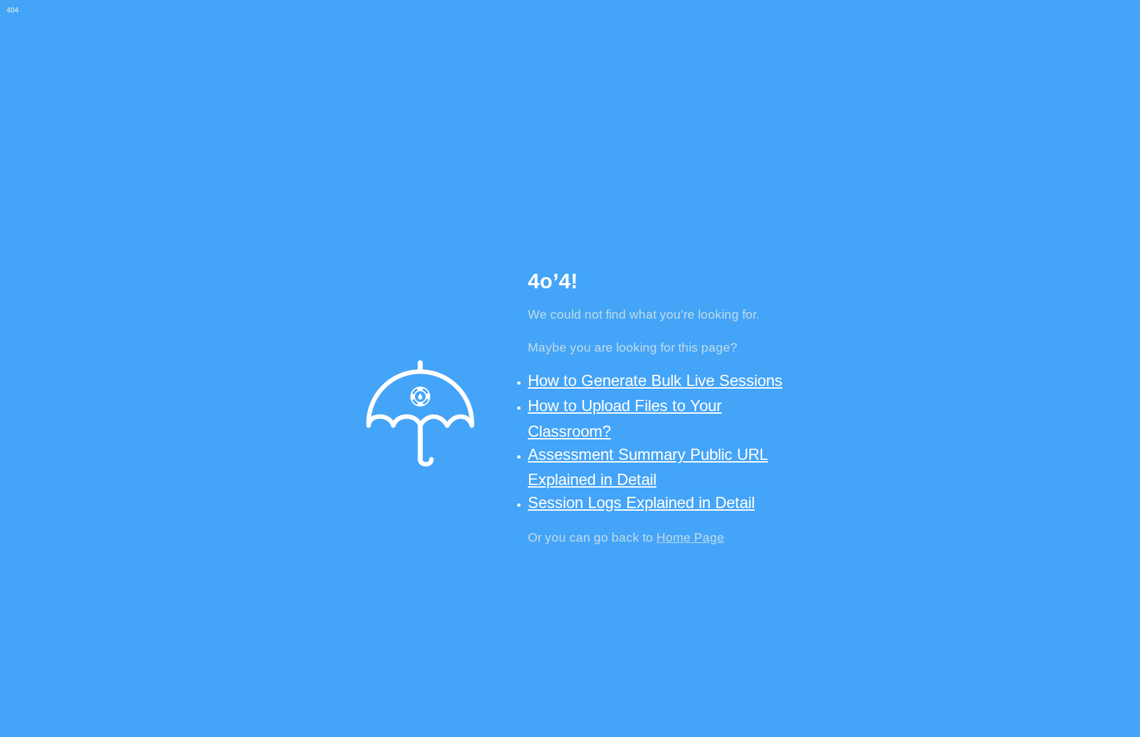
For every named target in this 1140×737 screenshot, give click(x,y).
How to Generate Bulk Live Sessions (655, 380)
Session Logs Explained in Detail (641, 502)
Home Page (690, 537)
